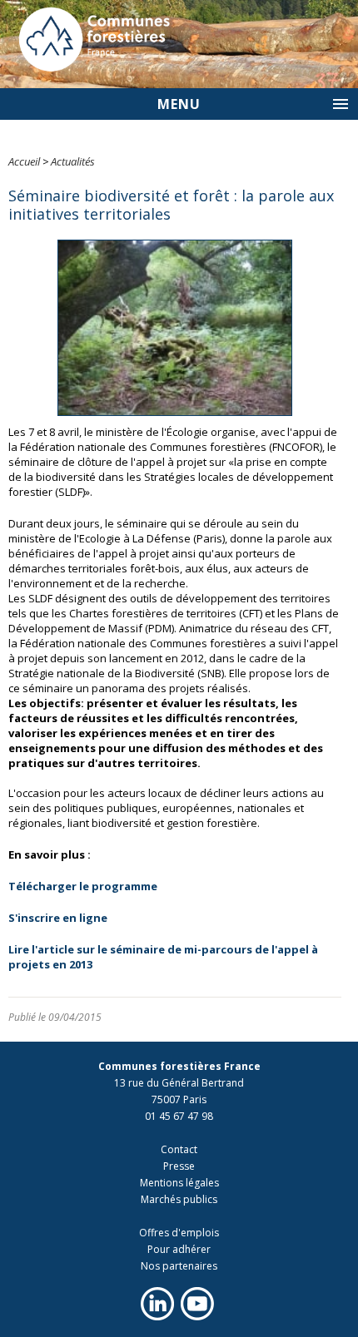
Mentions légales (179, 1183)
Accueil (24, 161)
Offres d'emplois (179, 1233)
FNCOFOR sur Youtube (197, 1303)
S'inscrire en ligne (57, 917)
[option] (179, 44)
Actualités (73, 161)
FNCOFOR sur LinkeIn (157, 1303)
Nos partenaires (179, 1266)
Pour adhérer (179, 1249)
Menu (179, 104)
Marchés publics (179, 1199)
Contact (179, 1149)
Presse (179, 1166)
